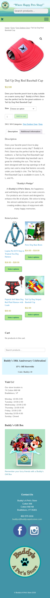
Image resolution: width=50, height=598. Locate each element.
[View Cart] (2, 19)
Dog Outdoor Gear (23, 28)
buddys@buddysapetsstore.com (27, 519)
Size (7, 108)
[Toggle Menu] (46, 19)
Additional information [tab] (30, 131)
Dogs (13, 28)
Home (7, 28)
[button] (40, 38)
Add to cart (21, 116)
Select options (13, 269)
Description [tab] (13, 131)
